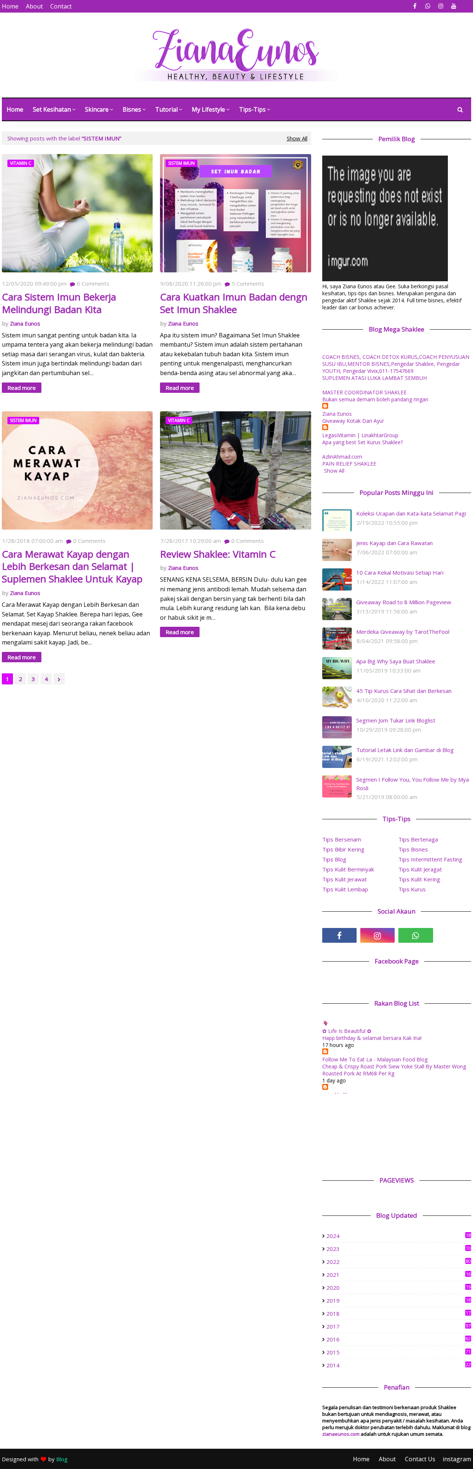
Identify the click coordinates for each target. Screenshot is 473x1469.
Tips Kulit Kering (419, 879)
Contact (61, 6)
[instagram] (440, 6)
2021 (398, 1274)
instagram (457, 1459)
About (34, 6)
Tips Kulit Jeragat (420, 869)
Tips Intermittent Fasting (430, 859)
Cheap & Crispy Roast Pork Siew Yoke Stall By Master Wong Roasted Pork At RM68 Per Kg (394, 1070)
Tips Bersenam (341, 839)
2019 (398, 1300)
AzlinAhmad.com (342, 456)
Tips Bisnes (413, 849)
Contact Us (420, 1459)
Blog (62, 1459)
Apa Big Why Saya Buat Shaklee (395, 661)
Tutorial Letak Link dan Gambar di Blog (405, 750)
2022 (398, 1261)
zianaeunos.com (341, 1434)
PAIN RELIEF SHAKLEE (349, 463)
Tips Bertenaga (418, 839)
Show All (297, 138)
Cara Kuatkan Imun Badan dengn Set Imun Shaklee (233, 303)
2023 (398, 1248)
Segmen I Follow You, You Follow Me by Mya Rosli (412, 784)
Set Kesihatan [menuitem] (52, 109)
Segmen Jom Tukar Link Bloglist (395, 720)
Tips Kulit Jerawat (344, 879)
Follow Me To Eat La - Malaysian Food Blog (375, 1059)
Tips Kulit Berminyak (348, 869)
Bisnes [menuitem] (132, 109)
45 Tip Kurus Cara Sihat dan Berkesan (404, 690)
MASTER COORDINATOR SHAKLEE (364, 392)
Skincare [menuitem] (97, 109)
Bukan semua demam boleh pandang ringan (375, 399)
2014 (398, 1365)
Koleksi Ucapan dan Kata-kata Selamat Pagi (411, 513)
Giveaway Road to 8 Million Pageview (403, 602)
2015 (398, 1352)
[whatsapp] (427, 6)
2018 (398, 1313)
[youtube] (453, 6)
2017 (398, 1326)
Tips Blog (334, 859)
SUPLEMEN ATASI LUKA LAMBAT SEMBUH (374, 377)
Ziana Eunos (25, 323)
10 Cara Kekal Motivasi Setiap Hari (399, 572)
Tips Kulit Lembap (345, 889)
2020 (398, 1287)
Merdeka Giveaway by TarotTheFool (402, 631)
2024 (398, 1236)
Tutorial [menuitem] (166, 109)
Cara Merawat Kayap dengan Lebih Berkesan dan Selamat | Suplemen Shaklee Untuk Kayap (72, 566)
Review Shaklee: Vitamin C (218, 554)
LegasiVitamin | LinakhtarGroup (360, 435)
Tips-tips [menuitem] (252, 109)
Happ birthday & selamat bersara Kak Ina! (372, 1037)
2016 (398, 1339)
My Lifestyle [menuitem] (208, 109)
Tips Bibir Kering (343, 849)
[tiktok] (454, 935)
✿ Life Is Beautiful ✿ (346, 1030)
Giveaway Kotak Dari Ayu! (353, 420)
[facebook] (414, 6)
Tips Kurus (412, 889)
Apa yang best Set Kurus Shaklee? (362, 442)
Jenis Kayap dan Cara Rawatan (394, 543)
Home (10, 6)
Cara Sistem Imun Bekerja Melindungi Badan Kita (59, 303)
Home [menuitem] (15, 109)
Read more (21, 387)
